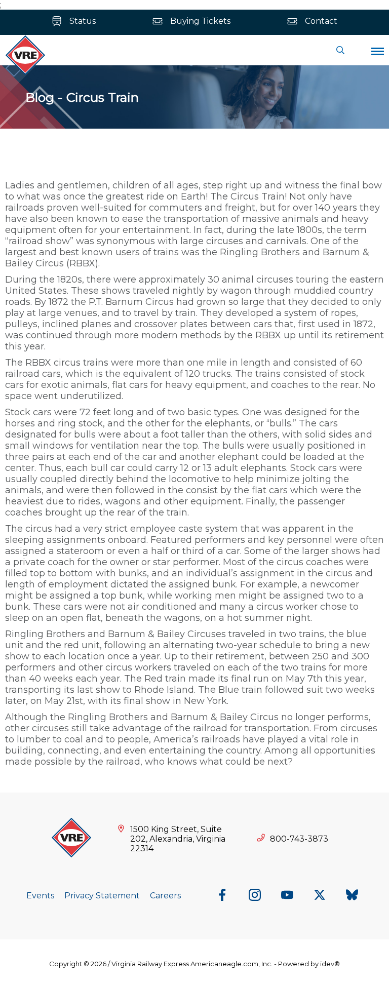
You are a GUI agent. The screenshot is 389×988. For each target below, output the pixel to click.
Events (40, 895)
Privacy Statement (102, 895)
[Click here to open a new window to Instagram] (255, 896)
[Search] (340, 50)
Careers (165, 895)
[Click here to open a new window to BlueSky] (352, 896)
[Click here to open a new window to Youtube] (287, 896)
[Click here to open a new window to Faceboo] (222, 896)
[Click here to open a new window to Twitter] (319, 896)
